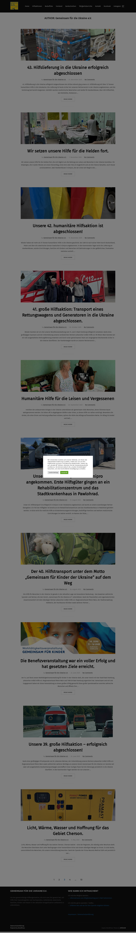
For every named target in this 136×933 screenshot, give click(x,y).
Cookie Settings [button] (53, 472)
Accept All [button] (64, 472)
